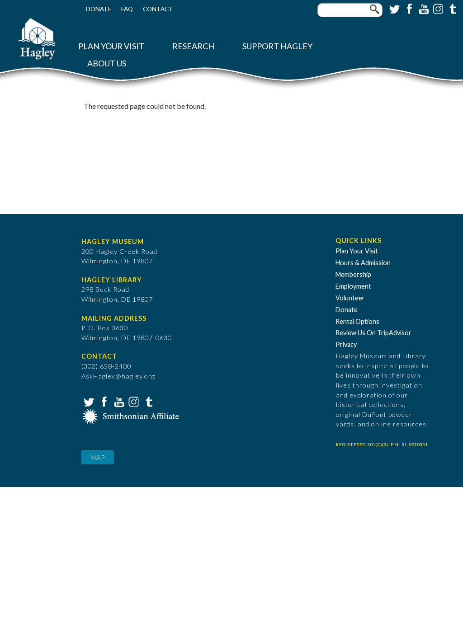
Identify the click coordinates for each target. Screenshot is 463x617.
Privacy (346, 344)
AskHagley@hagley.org (118, 376)
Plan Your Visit (111, 46)
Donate (98, 9)
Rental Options (357, 321)
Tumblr (451, 8)
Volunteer (350, 298)
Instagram (437, 8)
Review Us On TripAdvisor (373, 333)
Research (193, 46)
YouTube (423, 8)
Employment (353, 286)
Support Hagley (277, 46)
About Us (106, 63)
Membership (353, 274)
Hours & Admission (363, 262)
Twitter (394, 8)
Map (97, 457)
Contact (158, 9)
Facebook (408, 8)
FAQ (127, 9)
